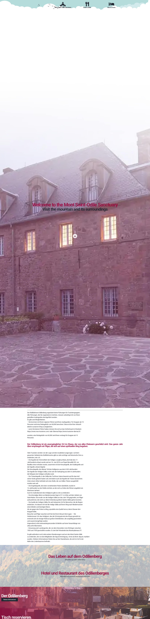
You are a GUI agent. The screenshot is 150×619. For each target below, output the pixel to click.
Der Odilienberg (14, 595)
